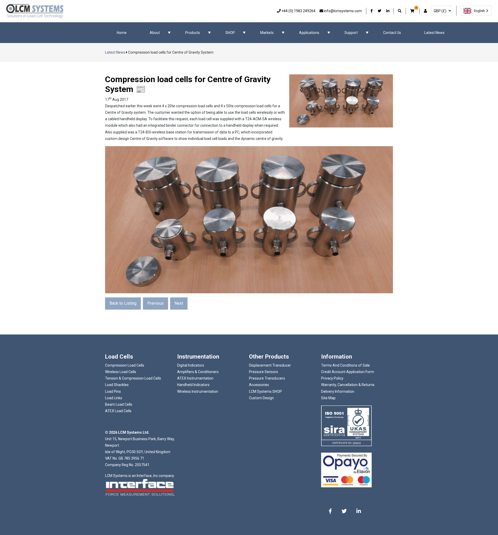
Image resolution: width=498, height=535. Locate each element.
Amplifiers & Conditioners (198, 372)
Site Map (328, 398)
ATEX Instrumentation (195, 378)
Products (192, 33)
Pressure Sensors (263, 372)
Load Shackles (117, 385)
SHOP (230, 33)
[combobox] (476, 11)
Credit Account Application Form (347, 372)
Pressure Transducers (267, 378)
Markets (267, 33)
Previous (155, 303)
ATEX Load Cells (118, 411)
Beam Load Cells (118, 404)
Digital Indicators (190, 365)
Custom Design (261, 398)
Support (351, 33)
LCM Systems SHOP (265, 391)
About (155, 33)
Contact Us (392, 33)
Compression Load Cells (124, 365)
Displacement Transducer (270, 365)
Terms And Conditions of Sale (345, 365)
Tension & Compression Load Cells (133, 378)
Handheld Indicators (193, 385)
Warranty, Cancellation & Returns (348, 385)
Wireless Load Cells (120, 372)
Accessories (259, 385)
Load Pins (113, 391)
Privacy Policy (332, 378)
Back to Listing (122, 303)
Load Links (113, 398)
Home (122, 33)
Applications (309, 33)
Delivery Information (337, 391)
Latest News (434, 33)
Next (179, 303)
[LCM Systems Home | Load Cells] (34, 11)
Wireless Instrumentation (197, 391)
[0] (412, 11)
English (479, 11)
